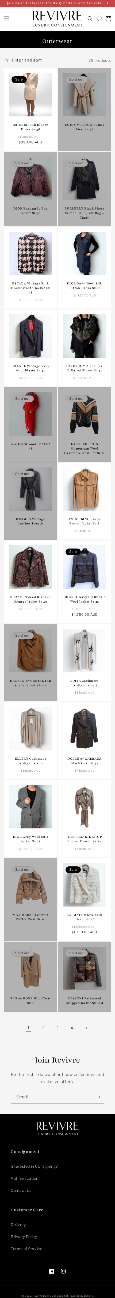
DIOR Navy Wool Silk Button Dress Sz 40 (84, 285)
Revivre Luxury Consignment (50, 1296)
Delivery (18, 1224)
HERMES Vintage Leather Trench (30, 521)
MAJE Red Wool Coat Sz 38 (30, 446)
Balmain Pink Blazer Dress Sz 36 (30, 127)
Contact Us (21, 1190)
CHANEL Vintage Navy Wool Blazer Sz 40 (30, 368)
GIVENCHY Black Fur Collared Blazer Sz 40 (84, 368)
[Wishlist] (99, 19)
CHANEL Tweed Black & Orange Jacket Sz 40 (30, 599)
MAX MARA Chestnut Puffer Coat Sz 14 (30, 917)
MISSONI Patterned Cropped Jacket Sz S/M (84, 1000)
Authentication (24, 1178)
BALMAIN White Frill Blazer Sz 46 (84, 917)
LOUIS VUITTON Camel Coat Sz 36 (84, 127)
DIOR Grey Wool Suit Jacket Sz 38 (30, 839)
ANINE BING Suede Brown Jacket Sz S (84, 521)
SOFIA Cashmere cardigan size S (84, 683)
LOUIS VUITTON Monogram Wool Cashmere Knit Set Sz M (84, 448)
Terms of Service (27, 1248)
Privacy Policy (24, 1236)
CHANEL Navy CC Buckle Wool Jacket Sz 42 (85, 599)
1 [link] (29, 1027)
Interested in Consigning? (34, 1166)
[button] (7, 19)
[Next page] (86, 1028)
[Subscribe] (98, 1097)
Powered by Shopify (81, 1296)
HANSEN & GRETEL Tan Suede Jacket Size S (30, 683)
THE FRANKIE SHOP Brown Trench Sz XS (84, 839)
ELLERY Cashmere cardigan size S (30, 760)
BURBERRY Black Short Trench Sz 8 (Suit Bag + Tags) (84, 213)
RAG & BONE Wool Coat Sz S (30, 1000)
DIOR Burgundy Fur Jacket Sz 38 (30, 210)
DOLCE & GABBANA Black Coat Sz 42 (84, 760)
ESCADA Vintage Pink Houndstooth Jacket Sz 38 (30, 288)
